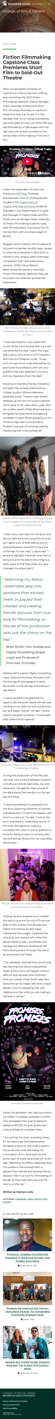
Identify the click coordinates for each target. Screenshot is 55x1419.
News (30, 1199)
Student (7, 1202)
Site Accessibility (10, 1408)
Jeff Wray (21, 193)
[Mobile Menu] (49, 4)
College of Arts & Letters (23, 11)
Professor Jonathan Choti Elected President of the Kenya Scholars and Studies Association (27, 1258)
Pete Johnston (26, 206)
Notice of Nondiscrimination (15, 1401)
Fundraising (21, 1199)
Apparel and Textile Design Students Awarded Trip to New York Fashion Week (27, 1365)
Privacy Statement (11, 1405)
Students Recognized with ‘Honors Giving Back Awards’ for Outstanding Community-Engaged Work (27, 1311)
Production (41, 1199)
